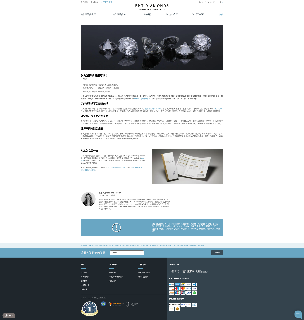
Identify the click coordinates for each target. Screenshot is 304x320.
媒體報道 (84, 281)
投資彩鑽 (218, 108)
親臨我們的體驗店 (116, 277)
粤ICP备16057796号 (100, 298)
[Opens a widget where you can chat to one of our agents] (8, 316)
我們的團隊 (85, 277)
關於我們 (84, 272)
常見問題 (94, 2)
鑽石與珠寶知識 (144, 272)
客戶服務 (84, 2)
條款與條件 (85, 285)
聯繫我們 (112, 272)
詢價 (221, 14)
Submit (217, 252)
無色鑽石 (173, 14)
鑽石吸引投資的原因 (142, 98)
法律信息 (84, 289)
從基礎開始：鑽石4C (153, 108)
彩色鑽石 (200, 14)
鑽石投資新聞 (143, 277)
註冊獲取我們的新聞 (93, 253)
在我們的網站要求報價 (116, 167)
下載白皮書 (107, 2)
